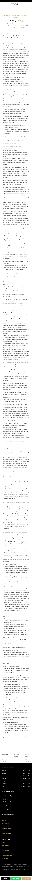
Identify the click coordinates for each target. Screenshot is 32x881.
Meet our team (5, 845)
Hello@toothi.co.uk (6, 801)
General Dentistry (6, 818)
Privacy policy (5, 858)
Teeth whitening (5, 823)
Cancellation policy (6, 853)
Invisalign (4, 820)
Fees (3, 847)
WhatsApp (16, 878)
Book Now (26, 878)
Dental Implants (5, 825)
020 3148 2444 (5, 799)
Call (5, 878)
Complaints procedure (7, 855)
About (3, 842)
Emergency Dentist (6, 833)
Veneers (4, 831)
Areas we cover (5, 850)
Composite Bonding (6, 828)
